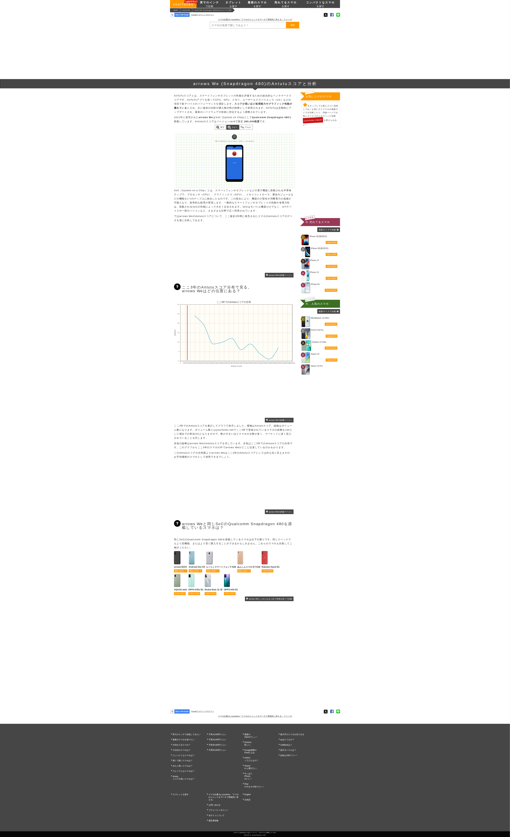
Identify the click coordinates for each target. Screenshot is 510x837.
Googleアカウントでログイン (202, 15)
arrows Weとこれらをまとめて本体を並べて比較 (270, 599)
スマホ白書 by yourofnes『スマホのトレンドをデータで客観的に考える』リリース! (255, 19)
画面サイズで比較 (327, 230)
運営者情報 (213, 820)
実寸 (222, 127)
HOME (175, 10)
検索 (293, 25)
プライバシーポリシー (218, 810)
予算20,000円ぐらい (217, 739)
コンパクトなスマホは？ (184, 755)
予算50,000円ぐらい (217, 750)
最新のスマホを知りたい (184, 739)
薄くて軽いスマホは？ (183, 760)
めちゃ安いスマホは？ (183, 766)
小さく (235, 127)
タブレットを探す (181, 794)
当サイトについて (216, 815)
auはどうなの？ (287, 739)
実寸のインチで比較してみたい (187, 734)
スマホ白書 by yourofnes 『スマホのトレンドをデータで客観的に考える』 (224, 797)
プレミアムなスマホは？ (184, 771)
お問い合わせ (214, 805)
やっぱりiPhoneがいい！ (248, 776)
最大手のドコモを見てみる (292, 734)
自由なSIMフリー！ (289, 755)
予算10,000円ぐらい (217, 734)
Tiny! (248, 127)
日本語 (247, 800)
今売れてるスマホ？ (182, 745)
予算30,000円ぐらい (217, 745)
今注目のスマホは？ (182, 750)
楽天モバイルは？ (288, 750)
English (247, 794)
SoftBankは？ (286, 745)
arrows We (186, 10)
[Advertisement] (255, 53)
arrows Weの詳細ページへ (280, 275)
